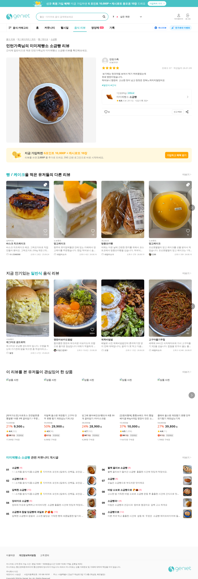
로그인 (188, 19)
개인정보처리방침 (27, 555)
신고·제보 (178, 111)
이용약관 (10, 555)
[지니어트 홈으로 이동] (18, 17)
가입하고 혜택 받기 (177, 155)
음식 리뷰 (10, 39)
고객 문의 (44, 555)
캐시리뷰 (162, 27)
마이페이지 (178, 19)
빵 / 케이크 (43, 39)
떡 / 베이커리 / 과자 (27, 39)
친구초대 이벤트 (182, 27)
